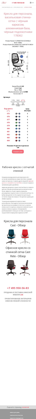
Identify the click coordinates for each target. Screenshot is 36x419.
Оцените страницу (18, 407)
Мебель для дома (15, 412)
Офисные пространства (16, 415)
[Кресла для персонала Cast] (18, 245)
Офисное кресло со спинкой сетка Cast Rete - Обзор (18, 252)
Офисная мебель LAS (7, 7)
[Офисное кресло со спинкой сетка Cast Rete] (18, 276)
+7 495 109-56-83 (18, 3)
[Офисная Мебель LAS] (4, 2)
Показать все (17, 152)
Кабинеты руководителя (16, 418)
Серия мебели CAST (18, 7)
